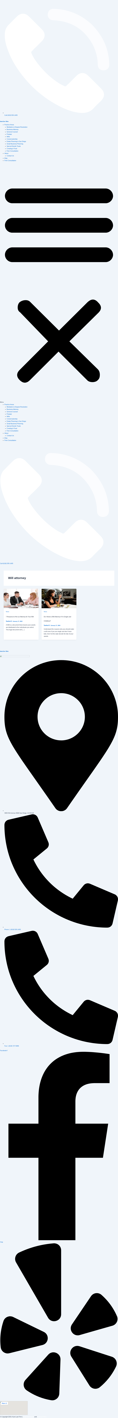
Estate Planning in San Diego (16, 141)
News (7, 611)
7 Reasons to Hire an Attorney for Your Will (20, 617)
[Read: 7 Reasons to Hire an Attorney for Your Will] (21, 598)
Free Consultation (12, 151)
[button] (59, 283)
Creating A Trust (12, 148)
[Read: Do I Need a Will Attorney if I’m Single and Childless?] (59, 598)
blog (5, 158)
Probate (9, 134)
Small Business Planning (15, 144)
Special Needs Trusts (14, 146)
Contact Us (10, 156)
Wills (8, 136)
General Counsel (12, 132)
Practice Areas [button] (9, 124)
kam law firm (4, 121)
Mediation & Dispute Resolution (17, 127)
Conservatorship (12, 139)
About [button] (6, 153)
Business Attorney (13, 129)
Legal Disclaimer (28, 1417)
